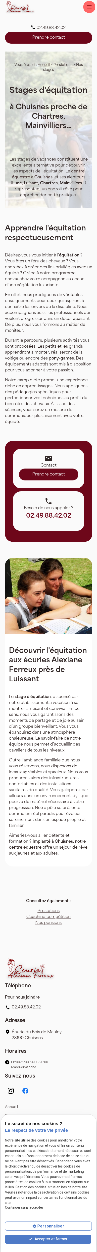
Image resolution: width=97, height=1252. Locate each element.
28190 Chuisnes (37, 1035)
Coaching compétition (48, 917)
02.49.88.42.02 (51, 28)
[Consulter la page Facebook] (25, 1091)
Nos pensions (48, 923)
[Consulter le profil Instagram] (11, 1091)
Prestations (49, 911)
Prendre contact (48, 38)
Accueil (44, 65)
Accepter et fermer (50, 1239)
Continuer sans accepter (24, 1207)
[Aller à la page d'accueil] (20, 6)
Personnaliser (50, 1226)
